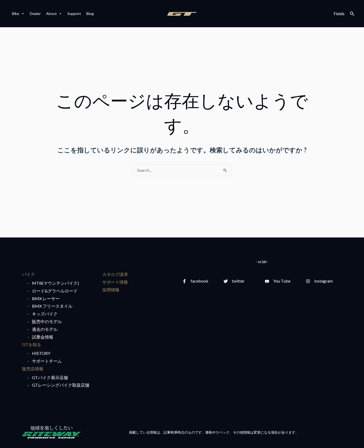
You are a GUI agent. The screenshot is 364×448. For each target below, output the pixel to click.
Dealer (35, 13)
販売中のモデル (47, 321)
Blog (90, 13)
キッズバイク (45, 313)
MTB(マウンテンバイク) (55, 283)
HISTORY (41, 353)
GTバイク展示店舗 (50, 377)
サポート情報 (115, 281)
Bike (15, 13)
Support (74, 13)
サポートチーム (47, 360)
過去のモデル (45, 329)
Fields (339, 13)
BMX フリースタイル (52, 305)
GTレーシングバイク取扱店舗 (60, 384)
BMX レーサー (46, 298)
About (51, 13)
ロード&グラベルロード (55, 290)
